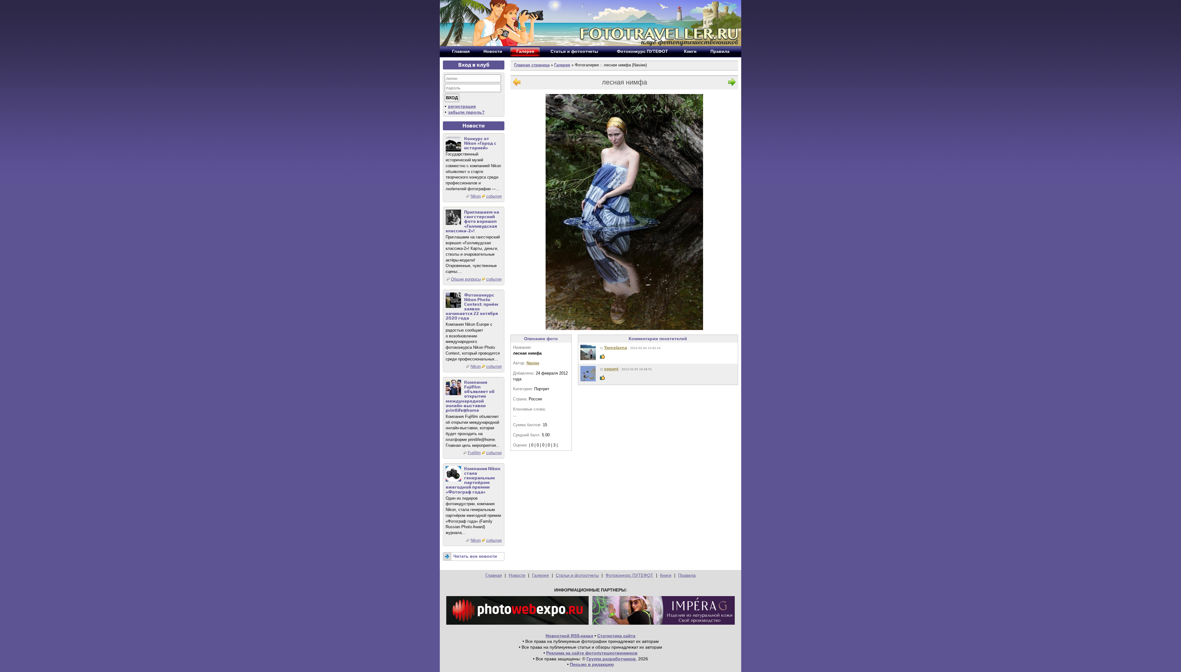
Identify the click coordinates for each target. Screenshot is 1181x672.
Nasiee (533, 363)
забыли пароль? (466, 112)
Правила (687, 575)
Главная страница (532, 65)
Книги (665, 575)
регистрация (462, 106)
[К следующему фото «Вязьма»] (732, 83)
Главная (493, 575)
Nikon (476, 196)
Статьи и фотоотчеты (577, 575)
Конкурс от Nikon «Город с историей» (480, 143)
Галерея (562, 65)
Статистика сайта (616, 635)
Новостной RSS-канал (569, 635)
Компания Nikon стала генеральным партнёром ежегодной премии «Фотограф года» (473, 480)
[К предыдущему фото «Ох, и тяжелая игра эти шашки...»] (516, 83)
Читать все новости (475, 556)
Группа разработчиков (611, 658)
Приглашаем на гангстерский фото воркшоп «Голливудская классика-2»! (472, 221)
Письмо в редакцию (592, 664)
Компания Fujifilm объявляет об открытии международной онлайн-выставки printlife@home (470, 396)
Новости (517, 575)
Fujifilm (474, 452)
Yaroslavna (615, 347)
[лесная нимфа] (624, 212)
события (494, 196)
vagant (611, 368)
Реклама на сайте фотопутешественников (592, 652)
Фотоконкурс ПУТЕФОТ (629, 575)
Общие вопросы (466, 279)
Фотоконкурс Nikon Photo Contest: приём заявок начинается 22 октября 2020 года (472, 306)
